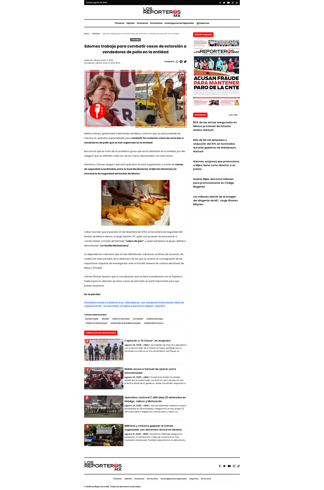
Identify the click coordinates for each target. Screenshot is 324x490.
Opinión (130, 23)
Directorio (206, 478)
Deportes (204, 23)
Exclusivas (142, 23)
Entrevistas (156, 23)
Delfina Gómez (91, 319)
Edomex (105, 319)
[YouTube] (229, 466)
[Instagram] (234, 465)
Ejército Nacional (121, 319)
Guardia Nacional (154, 319)
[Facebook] (220, 465)
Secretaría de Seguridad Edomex (126, 323)
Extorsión (138, 319)
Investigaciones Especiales (179, 23)
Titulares (119, 23)
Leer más (233, 115)
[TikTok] (238, 465)
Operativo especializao (96, 323)
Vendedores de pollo (153, 323)
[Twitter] (224, 465)
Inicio (86, 33)
